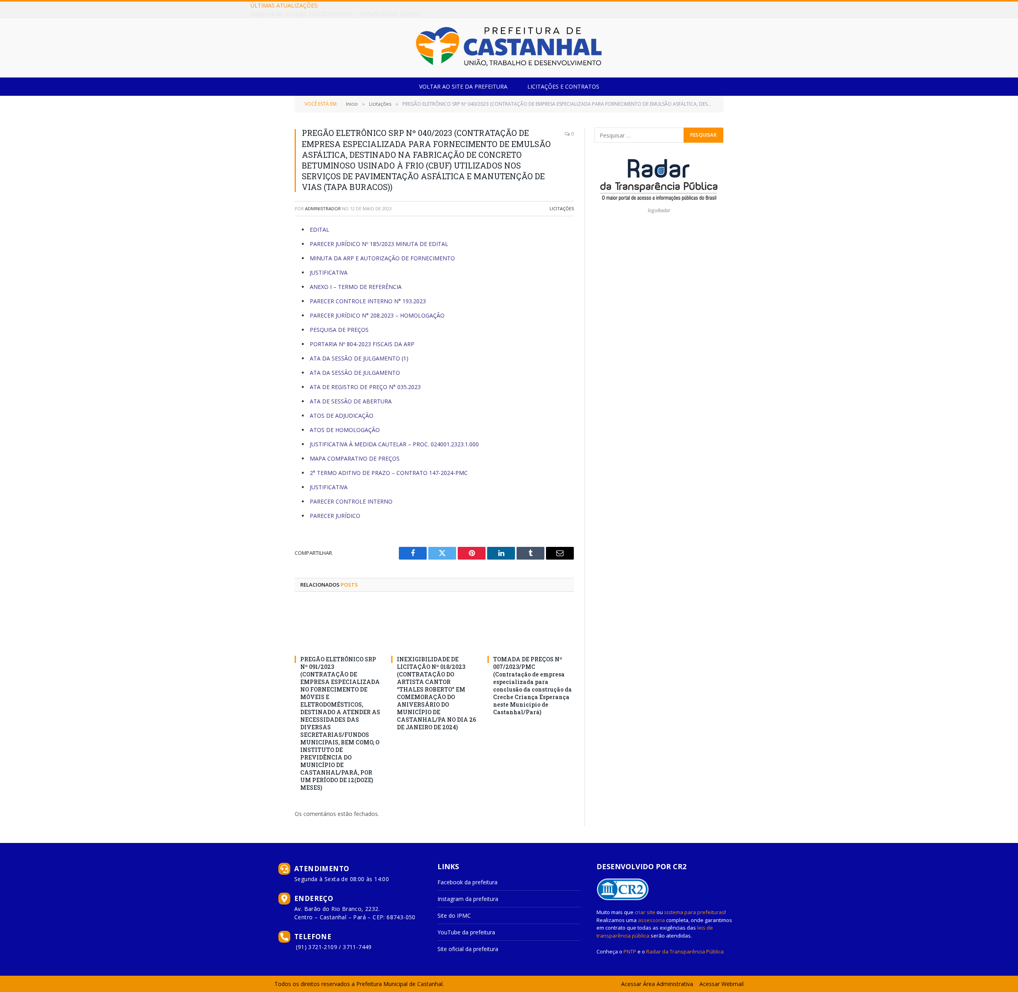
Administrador (323, 208)
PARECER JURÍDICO (335, 515)
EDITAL (319, 229)
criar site (645, 912)
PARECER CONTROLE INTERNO (351, 501)
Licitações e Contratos (563, 86)
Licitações (562, 208)
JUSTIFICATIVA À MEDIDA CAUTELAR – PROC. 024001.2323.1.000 (394, 444)
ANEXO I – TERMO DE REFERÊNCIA (356, 287)
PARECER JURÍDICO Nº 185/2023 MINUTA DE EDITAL (379, 244)
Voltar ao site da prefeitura (463, 86)
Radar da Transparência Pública (685, 951)
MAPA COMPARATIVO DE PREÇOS (355, 458)
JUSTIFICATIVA (329, 272)
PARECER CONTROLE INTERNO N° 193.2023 (368, 301)
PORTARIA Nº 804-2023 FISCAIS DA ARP (362, 344)
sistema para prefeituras (694, 912)
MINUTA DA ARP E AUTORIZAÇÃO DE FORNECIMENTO (382, 258)
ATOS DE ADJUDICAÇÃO (341, 415)
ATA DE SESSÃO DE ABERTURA (351, 401)
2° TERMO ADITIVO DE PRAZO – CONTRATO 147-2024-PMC (389, 473)
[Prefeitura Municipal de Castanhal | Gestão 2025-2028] (509, 48)
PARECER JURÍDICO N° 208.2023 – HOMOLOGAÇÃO (377, 315)
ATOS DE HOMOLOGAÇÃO (345, 430)
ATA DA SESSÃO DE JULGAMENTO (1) (359, 358)
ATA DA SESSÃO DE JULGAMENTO (355, 372)
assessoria (651, 920)
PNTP (630, 951)
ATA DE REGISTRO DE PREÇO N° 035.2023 (365, 387)
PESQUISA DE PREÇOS (339, 329)
